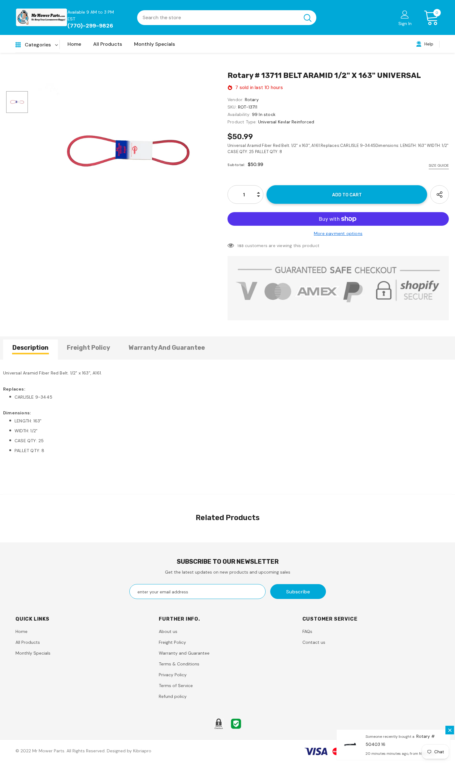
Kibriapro (142, 751)
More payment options (338, 233)
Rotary (252, 99)
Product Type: (242, 122)
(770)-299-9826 (90, 25)
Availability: (239, 114)
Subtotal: (236, 164)
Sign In (405, 23)
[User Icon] (405, 14)
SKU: (232, 107)
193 (240, 245)
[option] (127, 151)
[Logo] (41, 17)
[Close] (449, 730)
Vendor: (235, 99)
